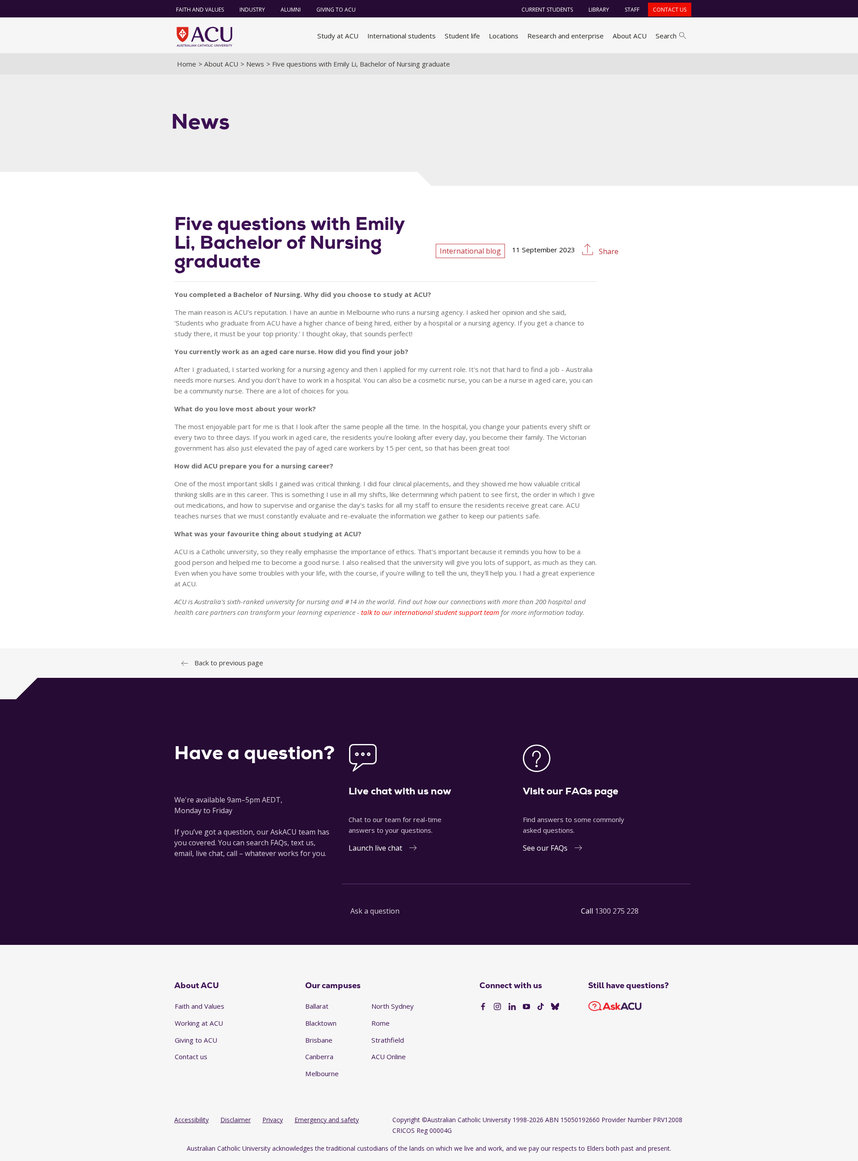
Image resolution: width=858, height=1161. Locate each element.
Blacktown (320, 1023)
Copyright (406, 1119)
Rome (380, 1023)
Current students (547, 9)
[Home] (204, 36)
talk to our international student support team (430, 612)
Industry (252, 9)
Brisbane (318, 1040)
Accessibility (191, 1119)
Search (666, 35)
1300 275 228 (617, 911)
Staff (632, 9)
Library (599, 9)
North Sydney (392, 1006)
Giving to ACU (336, 9)
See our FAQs (545, 848)
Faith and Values (200, 9)
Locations (503, 35)
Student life (462, 35)
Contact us (669, 9)
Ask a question (375, 911)
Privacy (272, 1119)
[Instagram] (497, 1007)
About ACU (630, 35)
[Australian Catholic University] (555, 1007)
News (255, 63)
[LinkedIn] (512, 1007)
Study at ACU (337, 35)
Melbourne (322, 1073)
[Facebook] (483, 1007)
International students (401, 35)
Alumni (291, 9)
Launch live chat (375, 848)
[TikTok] (541, 1007)
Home (186, 63)
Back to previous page (228, 662)
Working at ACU (199, 1023)
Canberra (319, 1056)
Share (607, 251)
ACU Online (388, 1056)
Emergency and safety (326, 1119)
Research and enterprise (565, 35)
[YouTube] (526, 1007)
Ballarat (316, 1006)
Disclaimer (235, 1119)
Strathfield (387, 1040)
